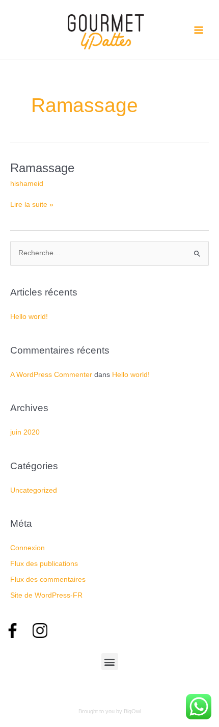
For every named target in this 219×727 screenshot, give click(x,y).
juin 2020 (25, 432)
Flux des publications (44, 564)
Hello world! (29, 316)
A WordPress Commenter (51, 375)
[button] (109, 661)
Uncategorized (33, 490)
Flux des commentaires (48, 579)
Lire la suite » (31, 203)
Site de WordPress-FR (46, 595)
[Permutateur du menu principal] (198, 29)
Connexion (27, 548)
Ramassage (42, 168)
